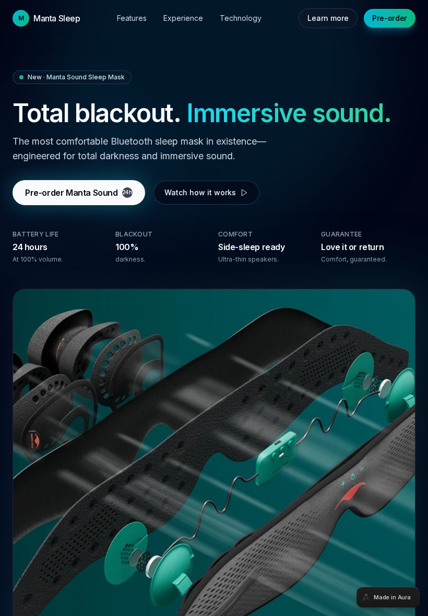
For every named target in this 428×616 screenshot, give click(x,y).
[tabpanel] (214, 308)
